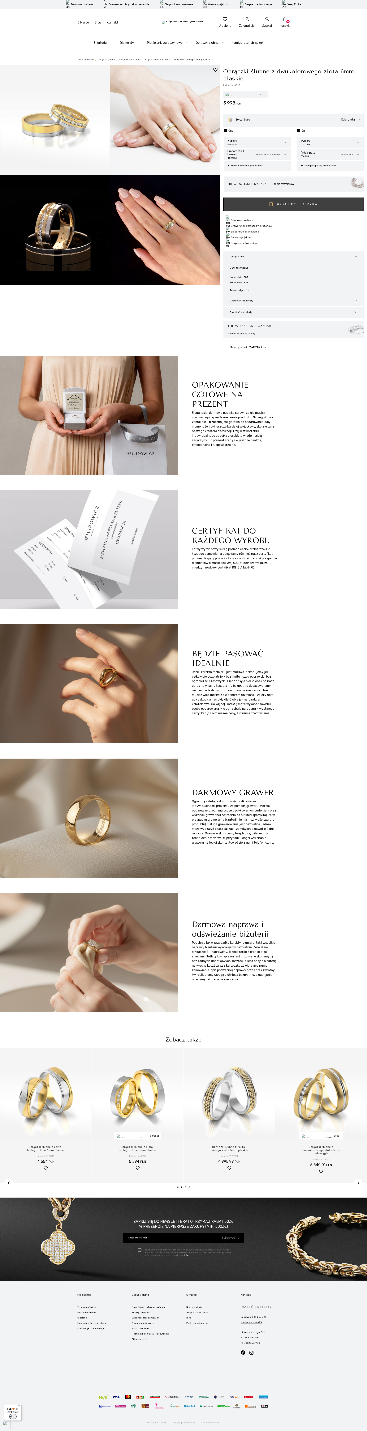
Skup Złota (294, 4)
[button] (46, 1172)
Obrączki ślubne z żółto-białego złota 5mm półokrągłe (229, 1150)
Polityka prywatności (183, 1422)
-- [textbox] (278, 142)
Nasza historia (194, 1307)
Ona (230, 130)
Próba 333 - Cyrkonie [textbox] (268, 154)
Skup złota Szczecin (197, 1312)
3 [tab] (187, 1188)
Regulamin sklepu (210, 1422)
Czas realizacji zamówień (145, 1317)
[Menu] (19, 1406)
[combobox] (281, 142)
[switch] (13, 1416)
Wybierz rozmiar (232, 142)
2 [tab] (183, 1188)
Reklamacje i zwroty (143, 1323)
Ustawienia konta (86, 1312)
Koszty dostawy (141, 1312)
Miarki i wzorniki (140, 1328)
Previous (9, 1183)
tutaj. (187, 1255)
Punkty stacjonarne (197, 1323)
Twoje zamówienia (87, 1307)
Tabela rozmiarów (283, 184)
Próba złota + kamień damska (235, 155)
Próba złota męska (308, 154)
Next (358, 1183)
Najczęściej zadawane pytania (148, 1307)
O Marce (83, 22)
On (303, 130)
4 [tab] (190, 1188)
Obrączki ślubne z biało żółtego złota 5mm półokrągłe (46, 1150)
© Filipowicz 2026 (156, 1422)
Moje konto (84, 1295)
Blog (98, 22)
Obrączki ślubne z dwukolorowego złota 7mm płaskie (321, 1150)
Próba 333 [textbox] (347, 154)
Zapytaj (256, 347)
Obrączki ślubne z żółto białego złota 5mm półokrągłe (137, 1150)
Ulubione (82, 1317)
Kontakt (112, 22)
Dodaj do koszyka (296, 204)
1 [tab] (179, 1188)
